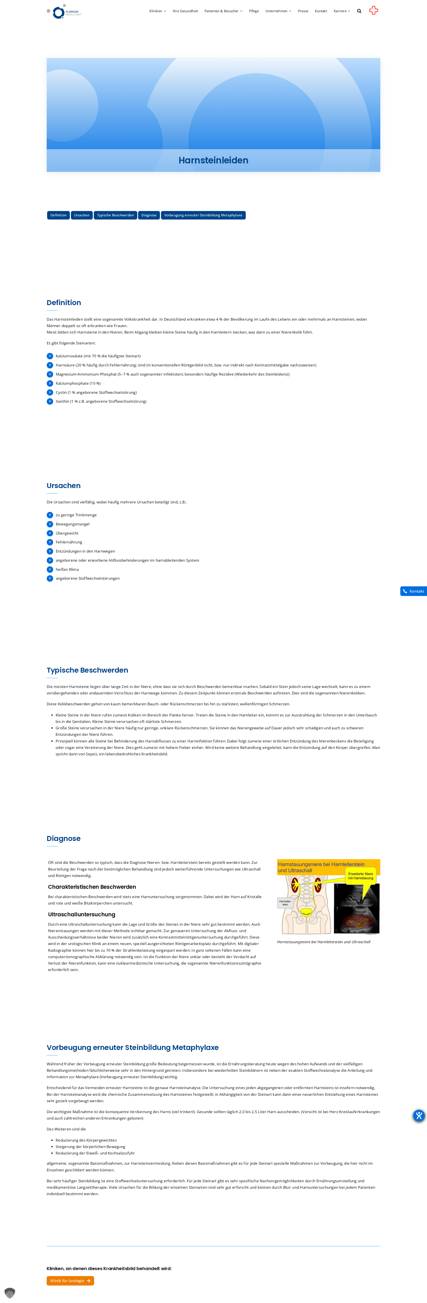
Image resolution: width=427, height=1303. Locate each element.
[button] (359, 11)
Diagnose (149, 215)
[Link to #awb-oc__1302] (373, 12)
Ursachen (82, 215)
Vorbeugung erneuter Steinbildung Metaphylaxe (203, 215)
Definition (58, 215)
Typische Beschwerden (115, 215)
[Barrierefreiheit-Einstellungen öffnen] (419, 1115)
